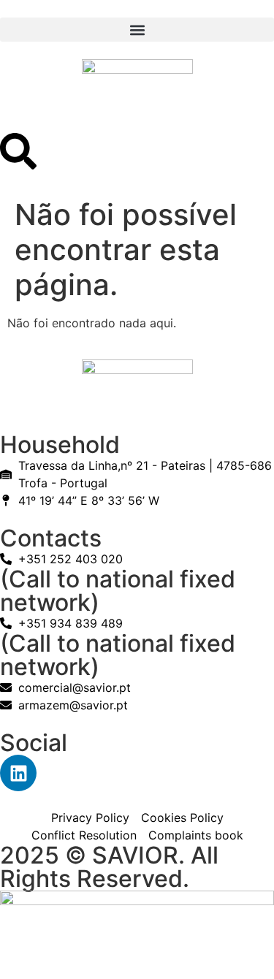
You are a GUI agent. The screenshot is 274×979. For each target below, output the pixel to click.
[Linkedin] (18, 773)
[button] (137, 30)
